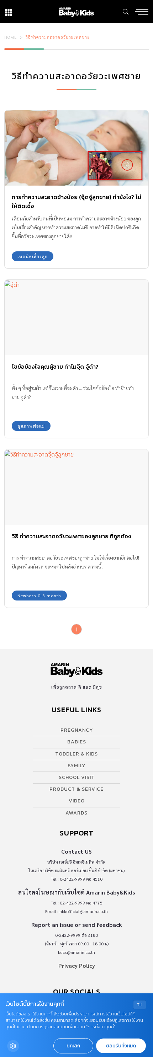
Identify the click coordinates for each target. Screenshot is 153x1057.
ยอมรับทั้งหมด (121, 1046)
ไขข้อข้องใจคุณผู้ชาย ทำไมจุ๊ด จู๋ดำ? (55, 366)
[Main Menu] (141, 12)
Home (10, 37)
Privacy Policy (76, 965)
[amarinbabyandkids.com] (76, 11)
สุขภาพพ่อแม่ (31, 426)
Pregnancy (76, 730)
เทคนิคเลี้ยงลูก (32, 256)
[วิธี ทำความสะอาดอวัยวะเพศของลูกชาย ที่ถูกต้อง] (76, 487)
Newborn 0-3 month (39, 595)
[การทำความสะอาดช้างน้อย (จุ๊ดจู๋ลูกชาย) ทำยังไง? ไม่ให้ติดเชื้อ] (76, 148)
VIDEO (77, 801)
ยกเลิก (73, 1046)
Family (76, 765)
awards (76, 813)
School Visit (77, 777)
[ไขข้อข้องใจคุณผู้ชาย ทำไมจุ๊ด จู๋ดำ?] (76, 317)
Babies (76, 742)
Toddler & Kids (76, 754)
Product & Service (76, 789)
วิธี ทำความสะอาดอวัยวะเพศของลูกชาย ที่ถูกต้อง (71, 536)
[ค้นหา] (125, 11)
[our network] (8, 11)
